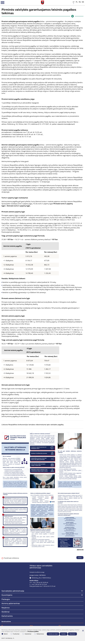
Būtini (6, 634)
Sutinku (63, 634)
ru (80, 2)
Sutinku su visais (53, 634)
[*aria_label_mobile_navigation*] (2, 2)
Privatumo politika (33, 631)
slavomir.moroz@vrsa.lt (66, 124)
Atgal (80, 557)
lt (73, 2)
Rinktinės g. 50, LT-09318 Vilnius (41, 578)
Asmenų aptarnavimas (11, 603)
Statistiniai (28, 634)
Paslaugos (6, 599)
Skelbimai (5, 612)
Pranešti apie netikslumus (11, 558)
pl (77, 2)
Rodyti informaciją (7, 638)
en (83, 2)
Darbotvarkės (7, 616)
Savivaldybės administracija (13, 591)
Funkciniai (16, 634)
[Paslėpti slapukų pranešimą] (82, 630)
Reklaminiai (40, 634)
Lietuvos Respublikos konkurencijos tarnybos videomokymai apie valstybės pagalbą (32, 425)
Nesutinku (72, 634)
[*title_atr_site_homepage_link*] (42, 2)
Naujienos (6, 608)
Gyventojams (7, 595)
